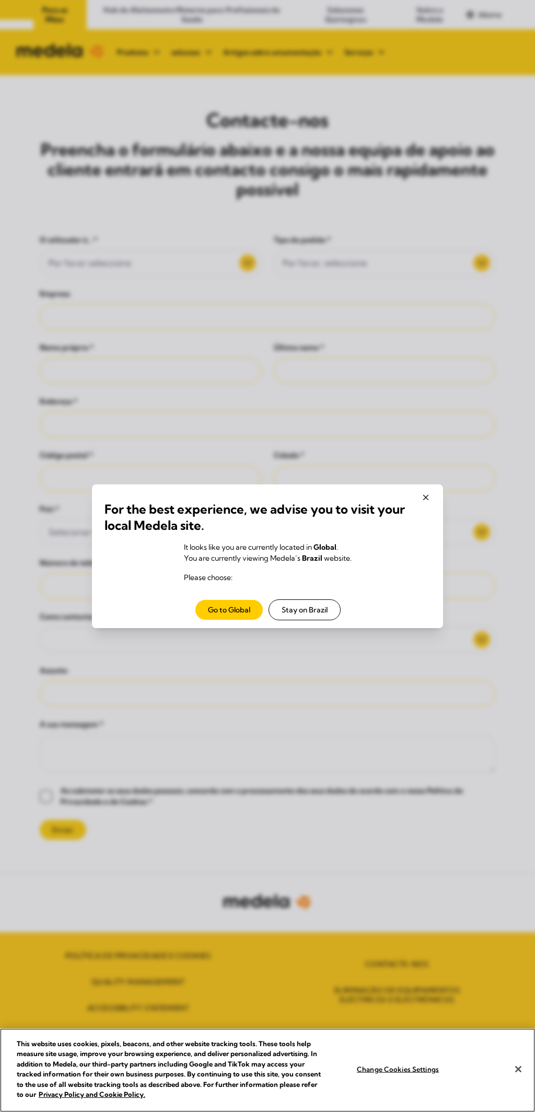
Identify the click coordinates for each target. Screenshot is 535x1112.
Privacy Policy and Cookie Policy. (92, 1094)
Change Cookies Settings (398, 1069)
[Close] (518, 1069)
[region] (267, 1070)
